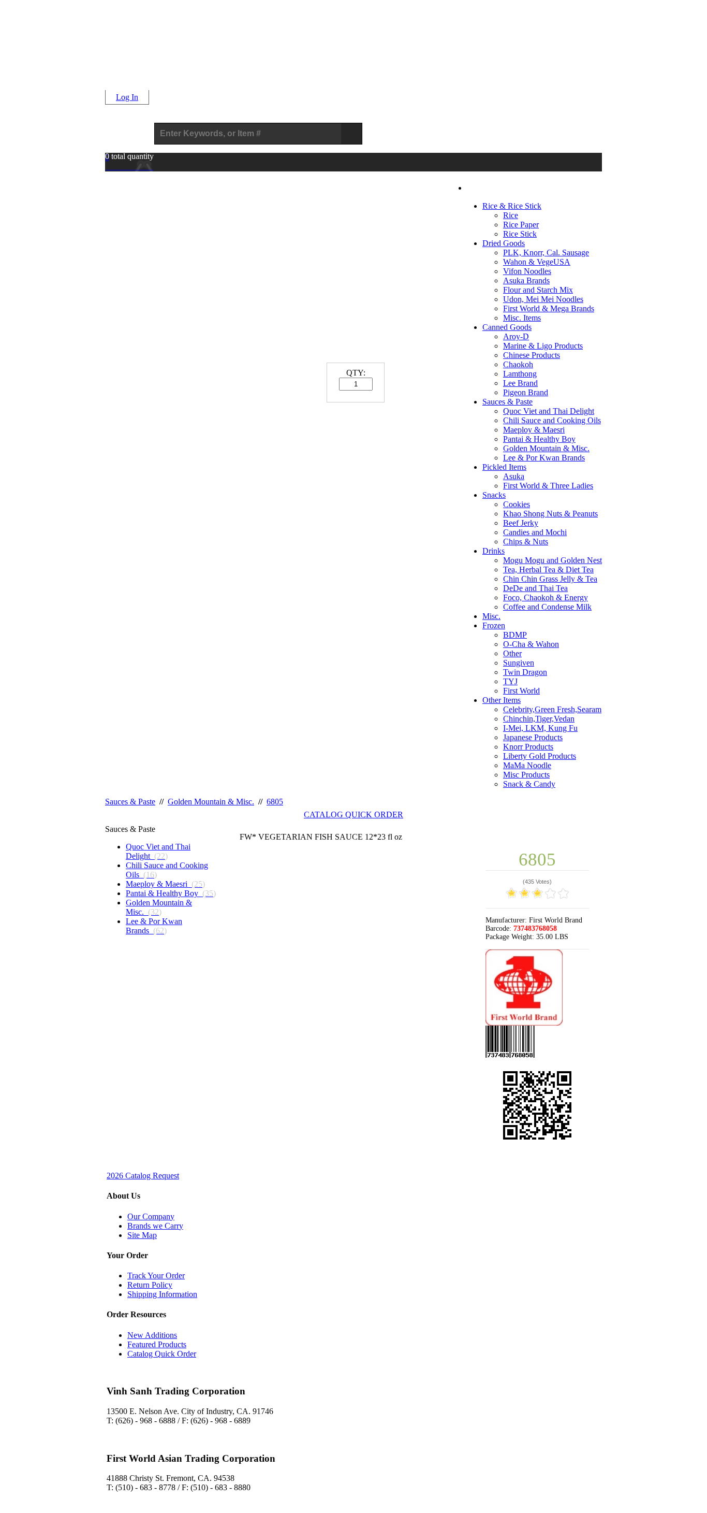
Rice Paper (521, 224)
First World (521, 690)
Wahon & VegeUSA (536, 261)
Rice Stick (520, 233)
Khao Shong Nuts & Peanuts (550, 513)
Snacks (494, 495)
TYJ (510, 681)
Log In (127, 97)
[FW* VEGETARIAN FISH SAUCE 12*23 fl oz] (356, 1021)
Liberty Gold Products (539, 756)
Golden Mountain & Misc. (546, 448)
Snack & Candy (529, 784)
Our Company (150, 1216)
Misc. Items (522, 317)
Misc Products (526, 774)
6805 (275, 801)
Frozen (493, 625)
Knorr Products (528, 746)
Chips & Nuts (525, 541)
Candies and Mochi (535, 532)
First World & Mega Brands (548, 308)
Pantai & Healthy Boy (539, 439)
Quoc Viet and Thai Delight (548, 411)
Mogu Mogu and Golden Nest (552, 560)
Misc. (491, 616)
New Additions (152, 1335)
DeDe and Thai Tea (535, 588)
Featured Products (156, 1344)
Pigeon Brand (525, 392)
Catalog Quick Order (161, 1353)
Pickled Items (504, 467)
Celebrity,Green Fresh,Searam (552, 709)
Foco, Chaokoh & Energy (545, 597)
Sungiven (518, 662)
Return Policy (149, 1284)
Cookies (516, 504)
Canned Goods (507, 327)
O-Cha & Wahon (531, 644)
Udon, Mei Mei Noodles (543, 299)
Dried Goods (503, 243)
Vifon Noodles (527, 271)
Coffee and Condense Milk (547, 606)
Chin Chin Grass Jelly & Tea (550, 578)
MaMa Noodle (527, 765)
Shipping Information (162, 1294)
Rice (510, 215)
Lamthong (520, 373)
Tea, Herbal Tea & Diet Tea (548, 569)
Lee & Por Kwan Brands (544, 457)
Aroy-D (516, 336)
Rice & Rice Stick (511, 205)
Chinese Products (531, 355)
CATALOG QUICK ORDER (353, 814)
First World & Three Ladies (548, 485)
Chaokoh (518, 364)
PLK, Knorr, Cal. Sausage (546, 252)
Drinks (493, 550)
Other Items (501, 700)
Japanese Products (533, 737)
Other (512, 653)
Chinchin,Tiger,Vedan (539, 718)
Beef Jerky (520, 522)
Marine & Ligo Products (543, 345)
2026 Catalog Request (143, 1175)
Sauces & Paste (507, 401)
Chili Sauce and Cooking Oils (552, 420)
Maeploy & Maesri (534, 429)
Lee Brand (520, 383)
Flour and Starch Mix (538, 289)
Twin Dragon (525, 672)
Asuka (513, 476)
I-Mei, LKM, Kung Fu (540, 728)
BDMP (515, 634)
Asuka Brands (526, 280)
